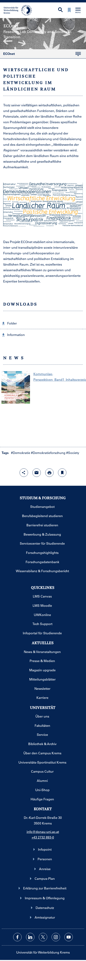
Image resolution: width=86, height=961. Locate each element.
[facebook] (17, 937)
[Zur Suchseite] (60, 10)
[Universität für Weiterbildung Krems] (19, 10)
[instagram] (56, 937)
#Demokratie (20, 453)
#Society (72, 453)
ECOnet (7, 54)
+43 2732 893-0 (43, 837)
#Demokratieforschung (48, 453)
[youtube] (68, 937)
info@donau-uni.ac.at (43, 832)
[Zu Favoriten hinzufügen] (62, 472)
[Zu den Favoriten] (69, 10)
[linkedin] (30, 937)
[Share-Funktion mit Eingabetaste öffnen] (24, 472)
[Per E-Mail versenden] (36, 472)
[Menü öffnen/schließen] (78, 11)
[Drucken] (49, 472)
